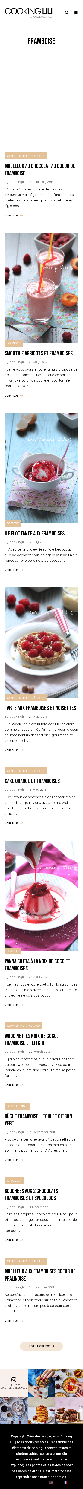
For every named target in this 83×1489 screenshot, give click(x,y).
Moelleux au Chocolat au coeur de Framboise (40, 170)
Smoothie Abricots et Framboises (39, 353)
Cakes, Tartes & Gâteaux (25, 156)
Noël (24, 1106)
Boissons (14, 343)
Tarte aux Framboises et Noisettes (40, 708)
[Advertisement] (41, 99)
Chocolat (14, 1180)
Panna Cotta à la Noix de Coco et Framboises (37, 965)
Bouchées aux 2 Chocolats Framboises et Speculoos (31, 1195)
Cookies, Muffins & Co (23, 1025)
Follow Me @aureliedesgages (14, 1386)
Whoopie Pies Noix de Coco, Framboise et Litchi (31, 1040)
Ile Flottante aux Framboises (35, 533)
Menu (76, 12)
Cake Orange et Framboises (32, 781)
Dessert (13, 523)
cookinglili (17, 182)
